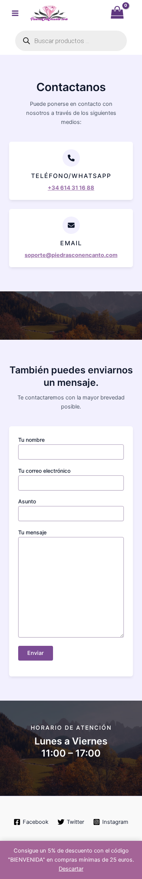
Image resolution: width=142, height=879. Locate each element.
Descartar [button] (71, 868)
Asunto (27, 501)
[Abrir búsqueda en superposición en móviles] (71, 41)
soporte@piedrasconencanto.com (71, 255)
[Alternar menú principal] (15, 13)
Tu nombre (31, 439)
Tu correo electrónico (44, 470)
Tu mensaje (32, 532)
